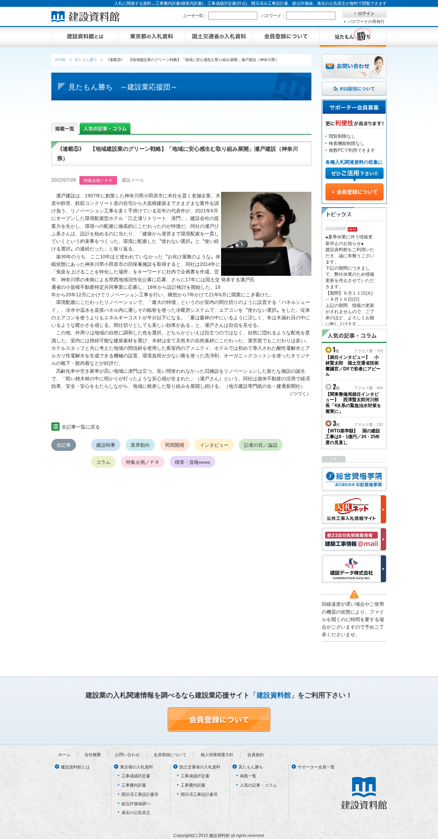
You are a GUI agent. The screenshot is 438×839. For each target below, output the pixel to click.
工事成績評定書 (135, 776)
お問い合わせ (127, 754)
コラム (103, 462)
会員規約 (255, 754)
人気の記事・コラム (258, 785)
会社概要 (93, 754)
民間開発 (174, 445)
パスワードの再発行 (366, 21)
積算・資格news (192, 462)
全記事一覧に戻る (81, 427)
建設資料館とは (75, 767)
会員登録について (170, 754)
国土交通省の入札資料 (199, 767)
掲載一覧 (248, 776)
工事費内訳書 (133, 785)
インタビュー (214, 445)
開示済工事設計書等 (139, 794)
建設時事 (105, 445)
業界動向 (140, 445)
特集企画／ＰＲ (142, 462)
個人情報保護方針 (217, 754)
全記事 (63, 445)
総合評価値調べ (135, 803)
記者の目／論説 (261, 445)
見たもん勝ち (251, 767)
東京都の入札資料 (136, 767)
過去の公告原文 (135, 812)
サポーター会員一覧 (316, 767)
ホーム (64, 754)
